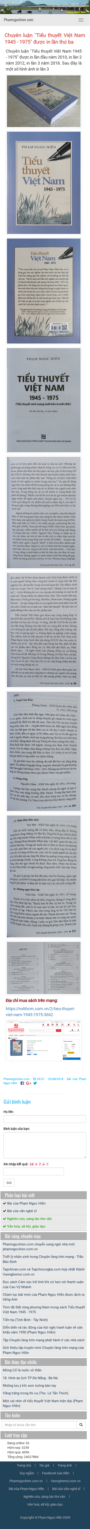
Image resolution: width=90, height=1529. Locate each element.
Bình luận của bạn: (16, 1129)
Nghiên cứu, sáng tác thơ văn (29, 1219)
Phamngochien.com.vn (26, 1481)
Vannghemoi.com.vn (66, 1481)
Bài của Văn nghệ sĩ (66, 1489)
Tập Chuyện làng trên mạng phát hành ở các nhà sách (43, 1340)
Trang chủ (24, 1465)
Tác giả (44, 1465)
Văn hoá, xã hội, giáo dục (45, 1504)
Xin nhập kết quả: (25, 1164)
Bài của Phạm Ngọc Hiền (26, 1203)
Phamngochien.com (18, 20)
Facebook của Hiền (55, 1473)
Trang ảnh (64, 1465)
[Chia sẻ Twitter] (35, 1083)
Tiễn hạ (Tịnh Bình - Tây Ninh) (25, 1320)
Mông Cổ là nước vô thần (22, 1370)
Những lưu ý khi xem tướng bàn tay (29, 1386)
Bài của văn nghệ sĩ (22, 1211)
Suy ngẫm (27, 1473)
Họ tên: (8, 1112)
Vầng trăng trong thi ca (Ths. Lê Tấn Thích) (35, 1393)
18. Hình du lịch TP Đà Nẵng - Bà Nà (30, 1378)
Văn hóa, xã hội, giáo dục (26, 1226)
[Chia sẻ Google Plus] (28, 1083)
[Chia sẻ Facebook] (22, 1083)
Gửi (9, 1183)
